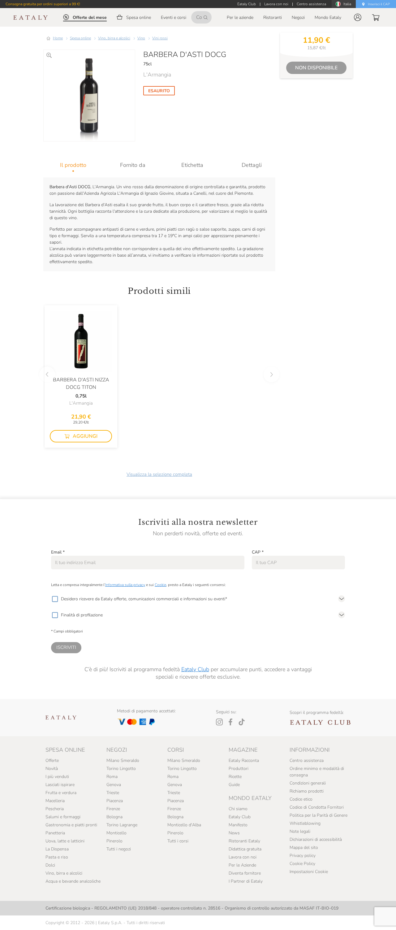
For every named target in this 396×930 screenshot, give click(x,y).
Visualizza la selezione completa (159, 474)
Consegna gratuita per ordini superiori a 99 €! (43, 4)
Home (58, 38)
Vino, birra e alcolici (114, 38)
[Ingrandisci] (49, 55)
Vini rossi (160, 38)
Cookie (160, 584)
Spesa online (80, 38)
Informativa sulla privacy (125, 584)
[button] (358, 17)
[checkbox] (54, 599)
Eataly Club (195, 669)
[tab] (73, 165)
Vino (141, 38)
